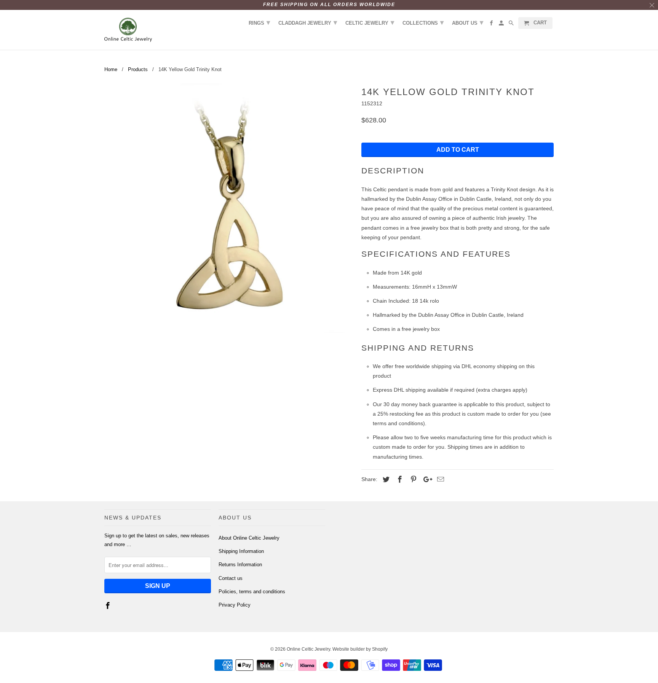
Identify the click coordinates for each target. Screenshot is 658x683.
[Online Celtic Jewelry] (128, 30)
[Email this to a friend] (439, 479)
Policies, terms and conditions (252, 591)
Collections (423, 22)
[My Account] (502, 24)
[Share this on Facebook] (399, 479)
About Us (467, 22)
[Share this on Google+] (426, 479)
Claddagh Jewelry (307, 22)
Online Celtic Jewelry (308, 649)
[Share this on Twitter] (385, 479)
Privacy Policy (235, 605)
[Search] (512, 24)
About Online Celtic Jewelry (249, 538)
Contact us (231, 578)
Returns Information (240, 564)
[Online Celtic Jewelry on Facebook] (108, 606)
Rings (259, 22)
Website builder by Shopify (360, 649)
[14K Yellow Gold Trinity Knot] (229, 208)
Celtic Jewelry (369, 22)
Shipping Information (241, 551)
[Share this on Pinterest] (412, 479)
